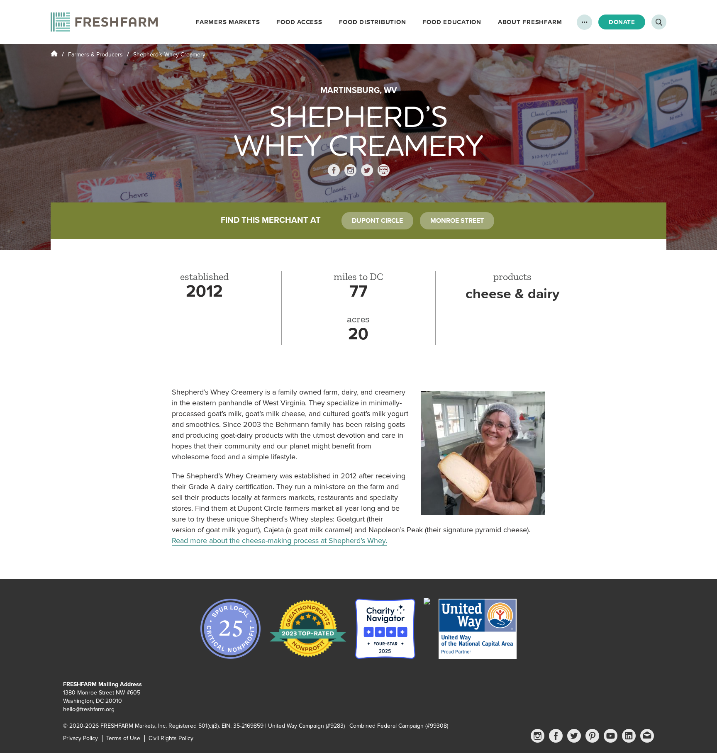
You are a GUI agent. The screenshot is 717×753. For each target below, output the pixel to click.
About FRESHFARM (530, 22)
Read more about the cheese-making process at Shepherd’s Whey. (279, 540)
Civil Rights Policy (171, 738)
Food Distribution (372, 22)
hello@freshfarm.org (89, 709)
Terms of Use (123, 738)
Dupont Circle (377, 221)
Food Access (299, 22)
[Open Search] (658, 22)
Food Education (451, 22)
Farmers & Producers (95, 54)
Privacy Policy (80, 738)
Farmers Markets (228, 22)
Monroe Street (457, 221)
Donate (622, 22)
